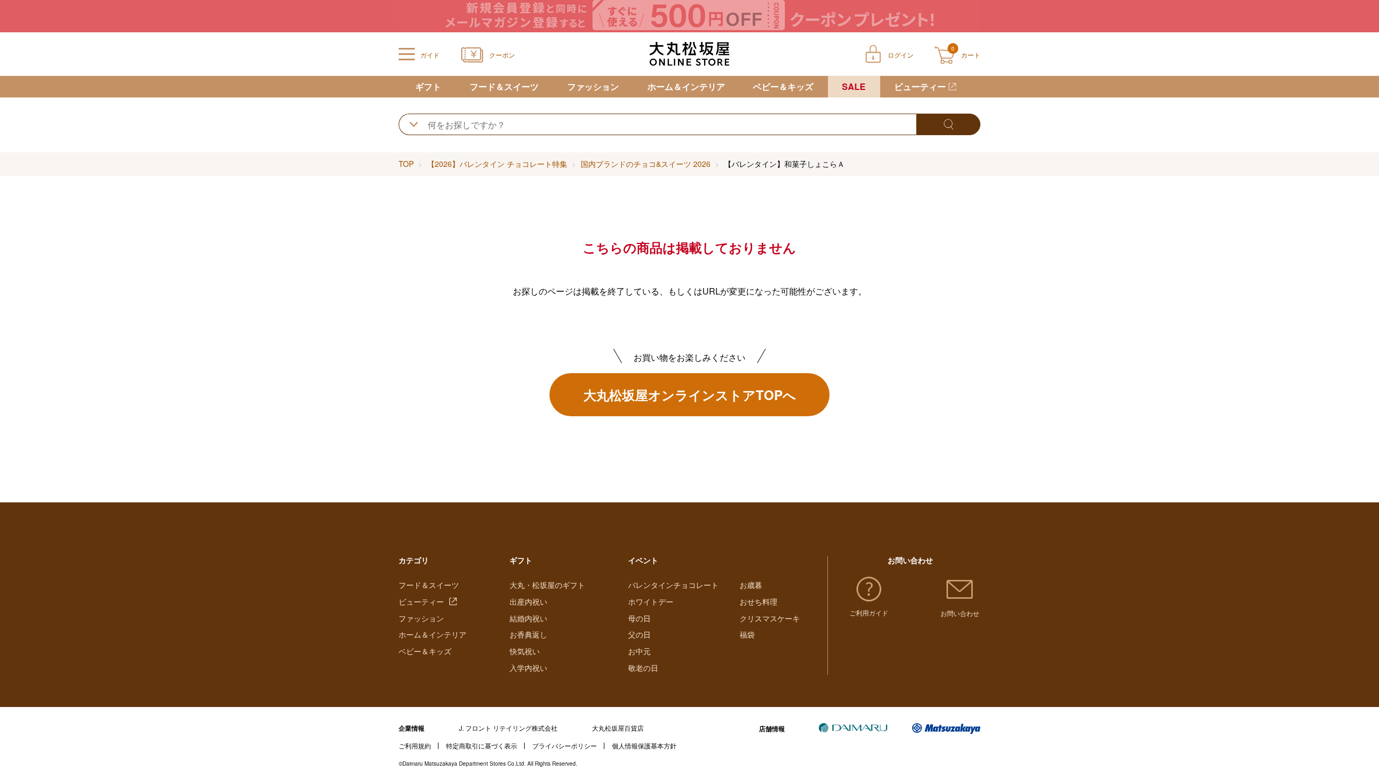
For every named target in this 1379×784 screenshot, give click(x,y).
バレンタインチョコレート (673, 584)
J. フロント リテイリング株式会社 (508, 727)
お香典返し (528, 634)
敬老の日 (643, 667)
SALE (854, 86)
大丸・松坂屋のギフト (547, 584)
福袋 (747, 634)
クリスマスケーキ (770, 618)
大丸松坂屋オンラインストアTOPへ (689, 395)
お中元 (639, 651)
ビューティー (920, 86)
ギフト (428, 86)
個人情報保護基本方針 (644, 745)
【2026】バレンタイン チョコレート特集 (497, 163)
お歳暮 (751, 584)
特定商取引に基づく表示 (481, 745)
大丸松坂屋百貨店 (618, 727)
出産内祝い (528, 601)
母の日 (639, 618)
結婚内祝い (528, 618)
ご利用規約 (415, 745)
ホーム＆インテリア (686, 86)
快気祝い (525, 651)
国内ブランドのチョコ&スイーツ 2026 (646, 163)
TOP (406, 163)
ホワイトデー (650, 601)
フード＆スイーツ (504, 86)
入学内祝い (528, 667)
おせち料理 (758, 601)
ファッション (593, 86)
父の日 (639, 634)
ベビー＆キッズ (783, 86)
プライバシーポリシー (564, 745)
